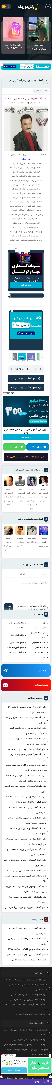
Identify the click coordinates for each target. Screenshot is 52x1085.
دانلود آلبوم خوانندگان (15, 647)
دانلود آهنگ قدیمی (39, 642)
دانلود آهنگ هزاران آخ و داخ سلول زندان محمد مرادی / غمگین (26, 831)
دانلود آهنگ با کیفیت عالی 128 (24, 387)
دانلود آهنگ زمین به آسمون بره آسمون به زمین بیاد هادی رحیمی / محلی (27, 820)
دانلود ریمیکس (40, 628)
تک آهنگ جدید (40, 652)
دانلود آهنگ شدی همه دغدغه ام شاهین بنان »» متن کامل (26, 720)
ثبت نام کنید (26, 285)
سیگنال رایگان (14, 1070)
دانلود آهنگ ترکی (39, 647)
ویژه (44, 623)
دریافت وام (26, 437)
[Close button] (49, 1055)
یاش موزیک (19, 1078)
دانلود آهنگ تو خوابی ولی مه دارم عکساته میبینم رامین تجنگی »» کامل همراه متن (26, 889)
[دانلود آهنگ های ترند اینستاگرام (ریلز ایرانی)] (13, 29)
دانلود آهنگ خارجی (17, 642)
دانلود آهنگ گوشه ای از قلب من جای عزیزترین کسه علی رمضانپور (25, 863)
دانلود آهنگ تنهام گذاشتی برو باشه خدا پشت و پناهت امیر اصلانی (27, 852)
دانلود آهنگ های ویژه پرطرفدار (38, 635)
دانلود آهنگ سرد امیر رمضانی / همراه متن (28, 959)
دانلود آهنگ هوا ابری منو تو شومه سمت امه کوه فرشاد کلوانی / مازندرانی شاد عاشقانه (26, 799)
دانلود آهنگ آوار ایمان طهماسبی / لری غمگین (27, 749)
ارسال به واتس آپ (12, 446)
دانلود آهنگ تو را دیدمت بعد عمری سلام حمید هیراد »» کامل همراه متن (27, 741)
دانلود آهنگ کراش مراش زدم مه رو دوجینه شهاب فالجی (25, 789)
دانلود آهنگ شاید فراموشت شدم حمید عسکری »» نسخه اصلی (26, 1007)
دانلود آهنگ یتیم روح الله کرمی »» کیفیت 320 (27, 949)
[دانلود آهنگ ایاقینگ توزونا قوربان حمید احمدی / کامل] (38, 29)
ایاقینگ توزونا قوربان (39, 47)
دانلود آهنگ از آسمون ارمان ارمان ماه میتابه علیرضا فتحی (28, 757)
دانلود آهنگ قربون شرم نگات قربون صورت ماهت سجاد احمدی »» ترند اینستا (26, 768)
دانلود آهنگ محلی (17, 635)
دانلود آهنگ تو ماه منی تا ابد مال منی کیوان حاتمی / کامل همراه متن (28, 731)
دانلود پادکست (18, 628)
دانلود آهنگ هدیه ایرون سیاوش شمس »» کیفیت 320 (25, 878)
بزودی (43, 657)
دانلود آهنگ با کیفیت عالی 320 (24, 378)
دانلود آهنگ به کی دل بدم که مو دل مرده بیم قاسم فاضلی (27, 810)
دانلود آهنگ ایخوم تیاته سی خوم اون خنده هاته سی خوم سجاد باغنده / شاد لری (26, 778)
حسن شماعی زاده (33, 102)
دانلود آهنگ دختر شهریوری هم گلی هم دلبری (31, 1014)
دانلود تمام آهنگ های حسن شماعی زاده (26, 457)
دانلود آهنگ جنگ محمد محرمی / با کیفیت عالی (26, 870)
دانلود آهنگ (42, 98)
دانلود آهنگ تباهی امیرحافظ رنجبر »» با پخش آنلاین (27, 941)
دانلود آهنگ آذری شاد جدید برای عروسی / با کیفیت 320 (27, 900)
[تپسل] (2, 65)
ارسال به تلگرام (36, 446)
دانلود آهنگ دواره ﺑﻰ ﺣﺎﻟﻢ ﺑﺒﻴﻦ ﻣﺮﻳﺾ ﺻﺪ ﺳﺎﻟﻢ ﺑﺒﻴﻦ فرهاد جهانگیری (26, 841)
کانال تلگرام (44, 670)
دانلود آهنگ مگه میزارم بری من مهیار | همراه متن (25, 907)
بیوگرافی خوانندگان (16, 652)
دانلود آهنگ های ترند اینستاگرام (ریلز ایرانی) (13, 46)
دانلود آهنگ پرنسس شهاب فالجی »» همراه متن (26, 954)
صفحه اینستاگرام (42, 685)
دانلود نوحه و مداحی (16, 623)
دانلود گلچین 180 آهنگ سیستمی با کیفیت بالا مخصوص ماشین (27, 710)
